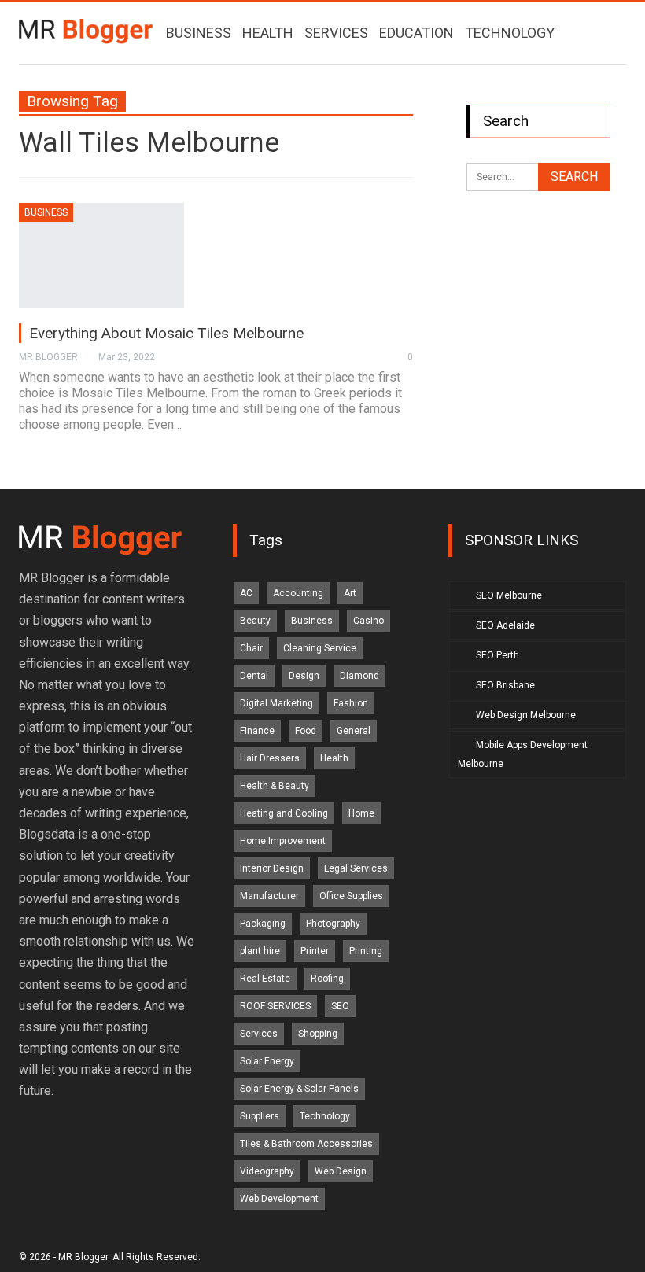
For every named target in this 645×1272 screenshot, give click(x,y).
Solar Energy (267, 1061)
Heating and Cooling (284, 813)
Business (46, 212)
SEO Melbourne (509, 595)
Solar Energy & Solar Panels (299, 1088)
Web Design (341, 1171)
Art (350, 593)
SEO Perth (497, 655)
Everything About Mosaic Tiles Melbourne (166, 333)
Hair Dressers (270, 758)
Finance (257, 730)
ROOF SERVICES (275, 1006)
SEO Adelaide (505, 625)
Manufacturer (269, 895)
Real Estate (265, 978)
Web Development (279, 1198)
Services (259, 1033)
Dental (254, 675)
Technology (325, 1116)
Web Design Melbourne (526, 715)
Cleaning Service (319, 648)
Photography (333, 923)
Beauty (255, 620)
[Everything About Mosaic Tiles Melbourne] (101, 255)
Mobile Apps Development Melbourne (523, 754)
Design (304, 675)
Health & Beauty (274, 785)
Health (334, 758)
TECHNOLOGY (510, 32)
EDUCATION (416, 32)
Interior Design (272, 868)
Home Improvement (283, 840)
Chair (251, 648)
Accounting (298, 593)
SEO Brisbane (505, 685)
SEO (340, 1006)
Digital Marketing (276, 703)
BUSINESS (198, 32)
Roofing (327, 978)
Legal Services (356, 868)
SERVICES (336, 32)
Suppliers (259, 1116)
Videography (267, 1171)
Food (305, 730)
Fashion (351, 703)
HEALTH (267, 32)
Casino (368, 620)
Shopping (317, 1033)
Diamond (359, 675)
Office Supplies (351, 895)
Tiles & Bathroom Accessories (306, 1143)
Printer (314, 951)
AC (246, 593)
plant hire (260, 951)
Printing (365, 951)
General (353, 730)
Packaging (263, 923)
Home (361, 813)
